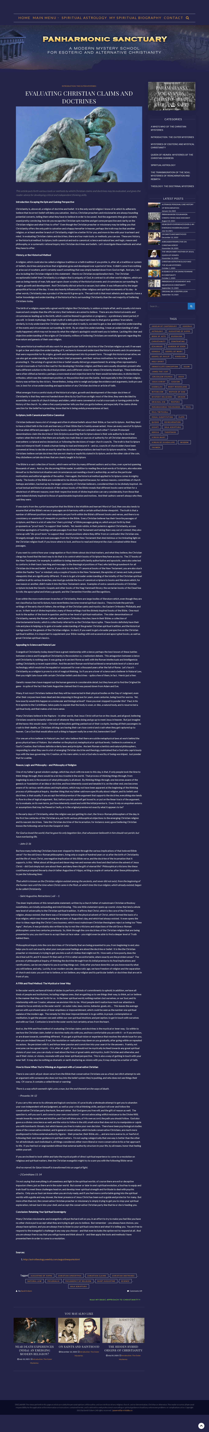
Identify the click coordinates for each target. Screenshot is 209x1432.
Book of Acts (159, 336)
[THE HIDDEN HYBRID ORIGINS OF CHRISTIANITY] (123, 1329)
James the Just (160, 372)
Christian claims (97, 1276)
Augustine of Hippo (41, 1276)
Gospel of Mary (174, 351)
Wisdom (184, 442)
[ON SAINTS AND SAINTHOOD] (79, 1329)
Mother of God (177, 392)
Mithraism (157, 392)
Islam (187, 366)
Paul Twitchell (160, 412)
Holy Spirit (158, 361)
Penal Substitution (162, 417)
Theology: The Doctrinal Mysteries (172, 186)
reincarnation (172, 422)
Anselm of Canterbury (164, 326)
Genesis (156, 351)
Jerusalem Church (162, 377)
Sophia (155, 432)
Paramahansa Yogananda (166, 407)
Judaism (175, 382)
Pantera (175, 402)
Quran (155, 422)
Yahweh (156, 447)
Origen (181, 397)
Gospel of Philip (161, 356)
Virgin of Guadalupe (163, 442)
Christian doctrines (123, 1276)
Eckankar (157, 346)
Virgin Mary (159, 437)
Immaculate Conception (165, 366)
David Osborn (26, 1291)
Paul (188, 407)
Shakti (155, 427)
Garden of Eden (177, 346)
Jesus (181, 377)
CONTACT (173, 18)
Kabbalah (157, 387)
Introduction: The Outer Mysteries (79, 86)
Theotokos (170, 432)
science (125, 1281)
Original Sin (158, 402)
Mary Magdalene (177, 387)
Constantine (178, 341)
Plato (182, 417)
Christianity (159, 341)
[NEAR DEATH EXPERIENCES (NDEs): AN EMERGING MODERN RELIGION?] (35, 1329)
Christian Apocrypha (70, 1276)
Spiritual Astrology (84, 18)
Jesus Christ (158, 382)
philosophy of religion (78, 1281)
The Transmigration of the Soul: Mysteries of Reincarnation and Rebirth (171, 175)
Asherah (187, 326)
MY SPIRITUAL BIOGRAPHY (135, 18)
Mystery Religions (162, 397)
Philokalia (54, 1281)
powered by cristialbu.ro (122, 1410)
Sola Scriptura (78, 1286)
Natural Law (35, 1281)
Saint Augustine (106, 1281)
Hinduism (180, 356)
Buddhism (176, 336)
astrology (157, 331)
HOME (24, 18)
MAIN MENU (44, 18)
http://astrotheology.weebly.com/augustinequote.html (51, 1259)
